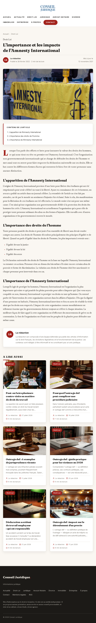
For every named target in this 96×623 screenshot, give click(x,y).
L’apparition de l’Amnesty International (25, 132)
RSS (30, 595)
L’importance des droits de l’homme (24, 136)
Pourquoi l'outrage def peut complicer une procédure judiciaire (66, 396)
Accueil (7, 17)
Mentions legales (19, 595)
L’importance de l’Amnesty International (25, 140)
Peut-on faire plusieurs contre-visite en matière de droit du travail (20, 396)
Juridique (45, 17)
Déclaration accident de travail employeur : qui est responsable (18, 525)
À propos (36, 22)
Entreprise (22, 22)
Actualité (19, 17)
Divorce (76, 17)
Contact (50, 22)
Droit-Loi (32, 17)
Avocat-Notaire (61, 17)
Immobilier (8, 22)
